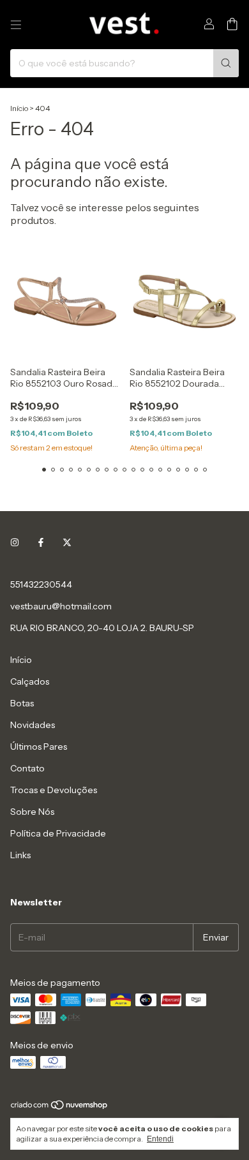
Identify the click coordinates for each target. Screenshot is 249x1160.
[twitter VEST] (67, 542)
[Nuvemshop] (59, 1107)
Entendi (160, 1138)
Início (19, 108)
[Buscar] (226, 63)
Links (20, 855)
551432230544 (41, 584)
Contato (27, 768)
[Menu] (16, 25)
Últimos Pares (38, 746)
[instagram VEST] (14, 542)
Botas (22, 703)
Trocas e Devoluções (53, 790)
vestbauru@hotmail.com (61, 606)
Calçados (29, 681)
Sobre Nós (32, 811)
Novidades (32, 725)
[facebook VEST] (40, 542)
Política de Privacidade (58, 833)
